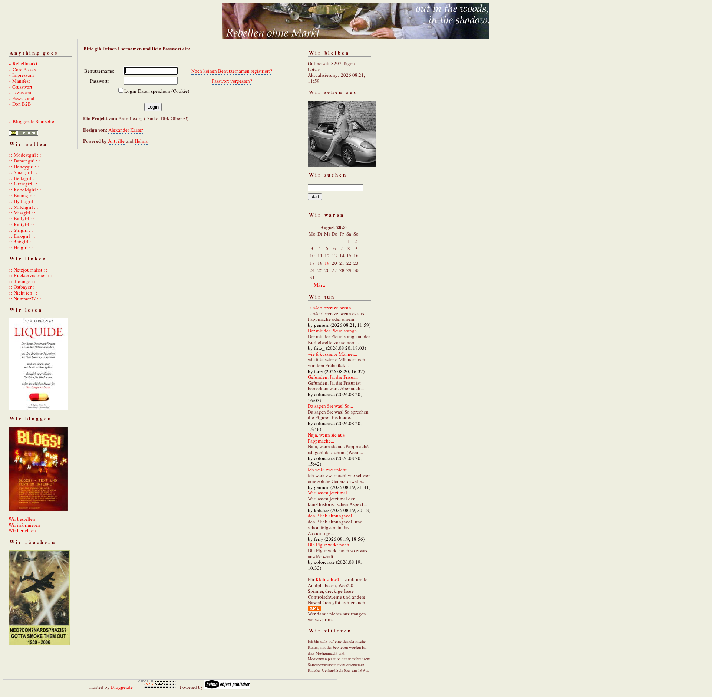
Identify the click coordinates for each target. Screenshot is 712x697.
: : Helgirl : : (21, 247)
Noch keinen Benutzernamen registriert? (231, 71)
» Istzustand (21, 92)
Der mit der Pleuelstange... (334, 330)
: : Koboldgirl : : (25, 189)
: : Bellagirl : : (23, 178)
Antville (116, 141)
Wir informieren (24, 525)
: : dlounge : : (22, 281)
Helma (141, 141)
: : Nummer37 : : (25, 298)
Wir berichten (22, 530)
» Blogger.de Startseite (31, 121)
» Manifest (19, 81)
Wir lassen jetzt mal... (329, 492)
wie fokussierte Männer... (332, 354)
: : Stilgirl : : (21, 230)
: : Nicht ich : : (23, 292)
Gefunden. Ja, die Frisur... (333, 377)
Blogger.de (122, 687)
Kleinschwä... (329, 579)
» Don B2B (20, 104)
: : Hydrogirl (21, 201)
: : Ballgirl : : (21, 218)
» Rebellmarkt (23, 63)
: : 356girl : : (21, 241)
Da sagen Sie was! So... (330, 405)
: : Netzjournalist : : (28, 269)
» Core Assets (22, 69)
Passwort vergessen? (232, 81)
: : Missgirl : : (22, 212)
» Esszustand (21, 98)
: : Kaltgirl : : (21, 224)
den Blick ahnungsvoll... (332, 515)
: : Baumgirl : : (23, 195)
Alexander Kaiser (125, 129)
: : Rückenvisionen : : (30, 275)
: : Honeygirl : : (24, 166)
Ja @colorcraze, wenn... (331, 307)
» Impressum (21, 75)
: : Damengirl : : (24, 160)
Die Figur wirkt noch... (330, 544)
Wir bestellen (22, 519)
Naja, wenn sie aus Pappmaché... (326, 437)
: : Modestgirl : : (25, 154)
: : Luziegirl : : (23, 183)
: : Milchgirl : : (23, 207)
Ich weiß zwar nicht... (329, 469)
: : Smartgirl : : (23, 172)
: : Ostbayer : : (23, 286)
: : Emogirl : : (22, 236)
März (319, 284)
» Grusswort (20, 86)
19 (327, 263)
